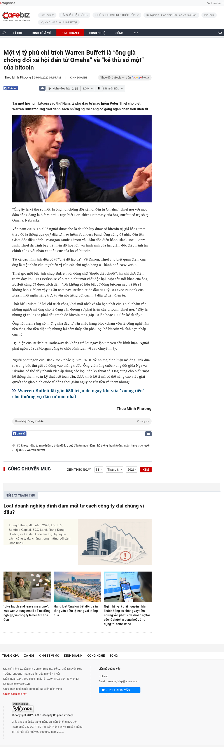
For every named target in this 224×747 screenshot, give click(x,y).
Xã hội (29, 655)
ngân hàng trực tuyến (137, 445)
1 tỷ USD (19, 450)
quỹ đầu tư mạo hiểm (82, 445)
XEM (146, 469)
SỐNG (119, 33)
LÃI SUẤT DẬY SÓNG (74, 15)
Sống (114, 655)
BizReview (47, 15)
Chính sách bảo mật (15, 693)
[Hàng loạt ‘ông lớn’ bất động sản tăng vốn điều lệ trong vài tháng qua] (78, 587)
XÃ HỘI (17, 33)
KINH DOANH (70, 33)
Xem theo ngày (79, 469)
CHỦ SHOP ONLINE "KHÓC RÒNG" (116, 15)
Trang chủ (10, 655)
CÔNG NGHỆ (97, 33)
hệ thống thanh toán (109, 445)
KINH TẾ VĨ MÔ (41, 33)
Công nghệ (96, 655)
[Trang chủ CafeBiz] (4, 32)
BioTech (209, 15)
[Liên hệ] (42, 88)
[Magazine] (7, 3)
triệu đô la (60, 445)
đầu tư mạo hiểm (41, 445)
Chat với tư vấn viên (118, 690)
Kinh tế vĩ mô (49, 655)
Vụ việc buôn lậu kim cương (59, 22)
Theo (82, 421)
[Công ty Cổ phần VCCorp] (23, 707)
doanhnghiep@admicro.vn (122, 681)
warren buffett (36, 450)
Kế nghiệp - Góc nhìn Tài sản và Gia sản (171, 15)
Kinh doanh (78, 77)
